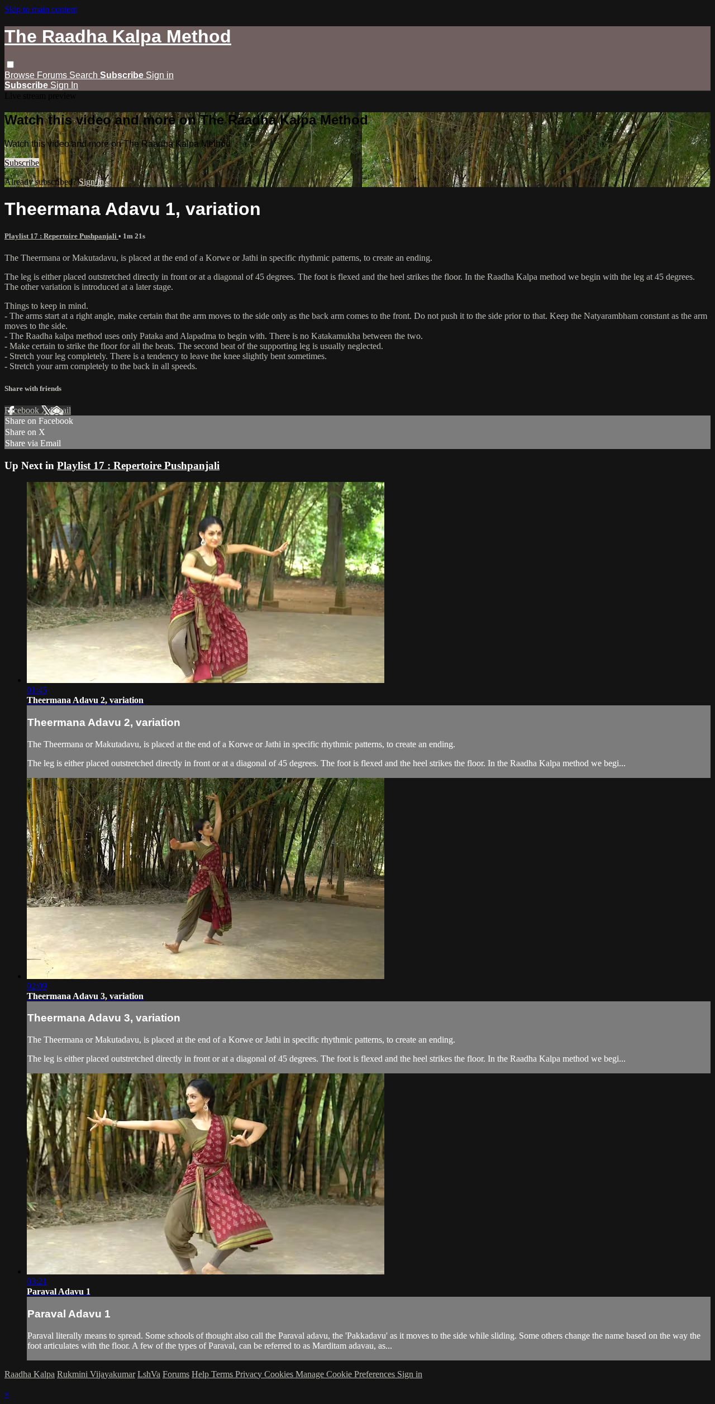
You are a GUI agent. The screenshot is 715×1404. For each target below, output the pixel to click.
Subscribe (21, 163)
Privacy (249, 1374)
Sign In (64, 85)
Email (60, 410)
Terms (223, 1374)
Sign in (160, 75)
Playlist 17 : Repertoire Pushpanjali (61, 236)
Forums (53, 75)
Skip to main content (40, 9)
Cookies (279, 1374)
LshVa (148, 1374)
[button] (10, 64)
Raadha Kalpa (29, 1374)
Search (84, 75)
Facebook (22, 410)
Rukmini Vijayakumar (96, 1374)
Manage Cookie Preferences (346, 1374)
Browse (20, 75)
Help (201, 1374)
